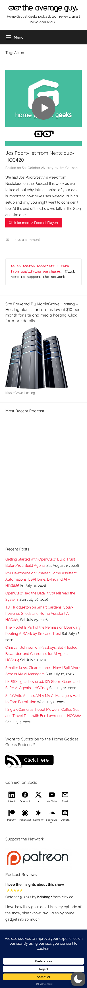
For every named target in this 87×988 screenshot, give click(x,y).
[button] (78, 979)
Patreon (11, 819)
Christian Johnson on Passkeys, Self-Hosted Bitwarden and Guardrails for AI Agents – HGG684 (41, 653)
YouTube (52, 801)
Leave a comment (26, 240)
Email (65, 801)
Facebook (25, 801)
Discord (65, 819)
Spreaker (38, 819)
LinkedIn (11, 801)
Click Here (36, 760)
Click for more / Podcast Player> (34, 223)
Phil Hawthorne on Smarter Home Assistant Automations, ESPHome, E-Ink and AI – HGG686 (41, 579)
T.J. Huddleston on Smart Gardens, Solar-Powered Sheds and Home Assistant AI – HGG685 (39, 613)
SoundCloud (52, 821)
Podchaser (25, 819)
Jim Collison (68, 168)
